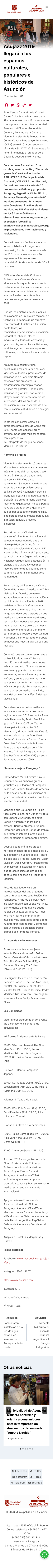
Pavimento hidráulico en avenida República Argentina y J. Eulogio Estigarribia (41, 1333)
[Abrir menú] (46, 7)
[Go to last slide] (8, 1410)
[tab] (20, 1449)
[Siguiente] (44, 1410)
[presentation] (26, 1389)
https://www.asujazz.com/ (19, 1280)
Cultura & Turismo (14, 41)
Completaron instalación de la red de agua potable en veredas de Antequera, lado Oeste (13, 1333)
